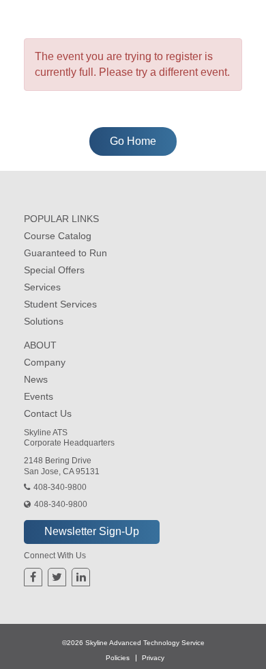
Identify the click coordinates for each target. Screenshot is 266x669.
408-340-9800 (60, 487)
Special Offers (54, 269)
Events (38, 396)
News (36, 379)
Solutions (43, 321)
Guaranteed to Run (65, 252)
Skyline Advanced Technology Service (145, 642)
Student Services (60, 304)
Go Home (133, 141)
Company (44, 362)
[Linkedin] (81, 577)
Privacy (153, 657)
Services (42, 287)
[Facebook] (33, 577)
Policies (118, 657)
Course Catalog (57, 235)
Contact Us (48, 413)
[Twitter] (57, 577)
